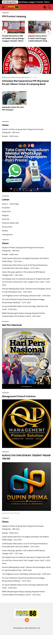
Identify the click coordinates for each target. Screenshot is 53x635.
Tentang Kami (7, 234)
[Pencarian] (49, 7)
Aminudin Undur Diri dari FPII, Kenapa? (13, 108)
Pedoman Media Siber (10, 222)
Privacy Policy (7, 226)
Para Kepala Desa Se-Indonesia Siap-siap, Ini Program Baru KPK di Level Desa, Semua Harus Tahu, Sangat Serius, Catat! (26, 280)
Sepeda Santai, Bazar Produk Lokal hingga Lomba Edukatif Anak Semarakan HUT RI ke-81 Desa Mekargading (26, 38)
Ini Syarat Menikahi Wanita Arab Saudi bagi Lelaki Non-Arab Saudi (25, 308)
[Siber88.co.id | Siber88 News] (13, 7)
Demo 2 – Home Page (10, 203)
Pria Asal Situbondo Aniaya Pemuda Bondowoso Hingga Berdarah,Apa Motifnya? (23, 301)
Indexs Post (6, 211)
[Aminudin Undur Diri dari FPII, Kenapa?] (14, 98)
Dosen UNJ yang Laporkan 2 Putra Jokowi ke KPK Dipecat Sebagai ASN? (23, 273)
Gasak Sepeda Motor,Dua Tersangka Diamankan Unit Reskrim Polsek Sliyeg (25, 260)
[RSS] (27, 620)
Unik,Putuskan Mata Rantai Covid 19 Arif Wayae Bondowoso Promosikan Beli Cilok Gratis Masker (24, 267)
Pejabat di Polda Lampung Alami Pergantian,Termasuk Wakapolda (22, 131)
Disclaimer (6, 207)
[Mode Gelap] (44, 7)
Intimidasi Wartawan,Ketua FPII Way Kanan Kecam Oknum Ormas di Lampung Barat (25, 82)
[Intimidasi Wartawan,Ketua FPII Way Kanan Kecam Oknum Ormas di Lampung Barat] (26, 60)
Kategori (5, 215)
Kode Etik (5, 219)
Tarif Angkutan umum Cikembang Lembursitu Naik (21, 295)
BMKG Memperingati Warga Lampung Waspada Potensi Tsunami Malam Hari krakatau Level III (23, 315)
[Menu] (4, 7)
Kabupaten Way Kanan (11, 77)
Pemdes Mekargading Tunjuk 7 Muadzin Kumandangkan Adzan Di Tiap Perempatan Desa (26, 290)
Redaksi (5, 136)
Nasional (25, 77)
